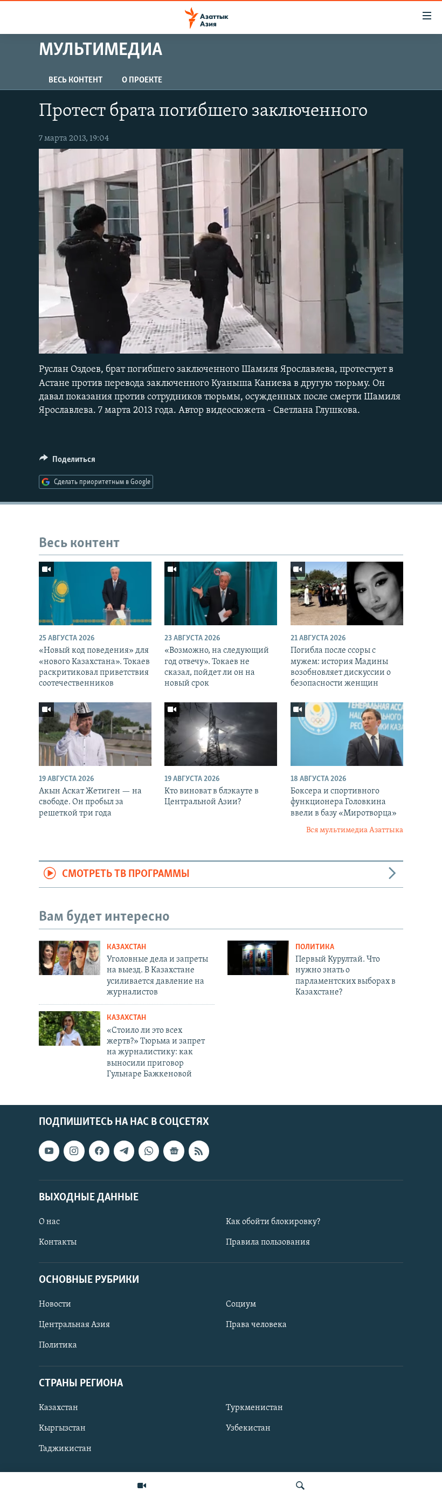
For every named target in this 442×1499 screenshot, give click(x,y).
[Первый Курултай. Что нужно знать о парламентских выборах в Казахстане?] (258, 958)
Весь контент (75, 80)
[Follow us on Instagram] (74, 1151)
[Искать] (300, 1485)
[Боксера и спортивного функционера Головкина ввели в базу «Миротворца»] (347, 734)
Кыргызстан (62, 1428)
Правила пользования (268, 1242)
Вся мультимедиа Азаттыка (354, 830)
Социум (241, 1304)
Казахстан (126, 947)
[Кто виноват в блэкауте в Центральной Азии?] (220, 734)
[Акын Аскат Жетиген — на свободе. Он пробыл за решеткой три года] (95, 734)
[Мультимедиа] (142, 1485)
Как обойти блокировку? (273, 1222)
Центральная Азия (74, 1325)
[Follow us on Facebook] (99, 1151)
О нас (49, 1222)
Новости (55, 1304)
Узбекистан (248, 1428)
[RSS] (199, 1151)
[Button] (67, 462)
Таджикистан (65, 1449)
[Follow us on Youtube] (49, 1151)
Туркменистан (254, 1407)
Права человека (256, 1325)
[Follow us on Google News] (173, 1151)
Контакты (58, 1242)
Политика (314, 947)
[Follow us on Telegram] (124, 1151)
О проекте (142, 80)
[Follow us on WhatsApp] (149, 1151)
